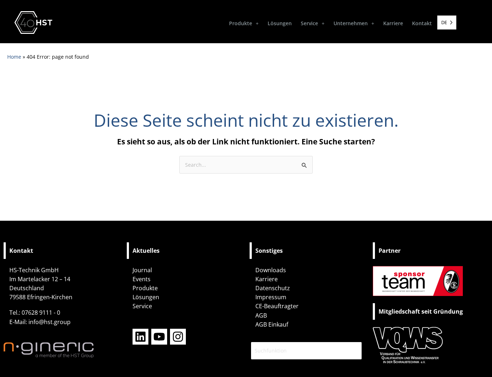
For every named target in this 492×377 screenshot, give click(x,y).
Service (309, 23)
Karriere (393, 23)
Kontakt (422, 23)
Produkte (240, 23)
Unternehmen (351, 23)
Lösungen (280, 23)
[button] (244, 23)
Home (14, 56)
